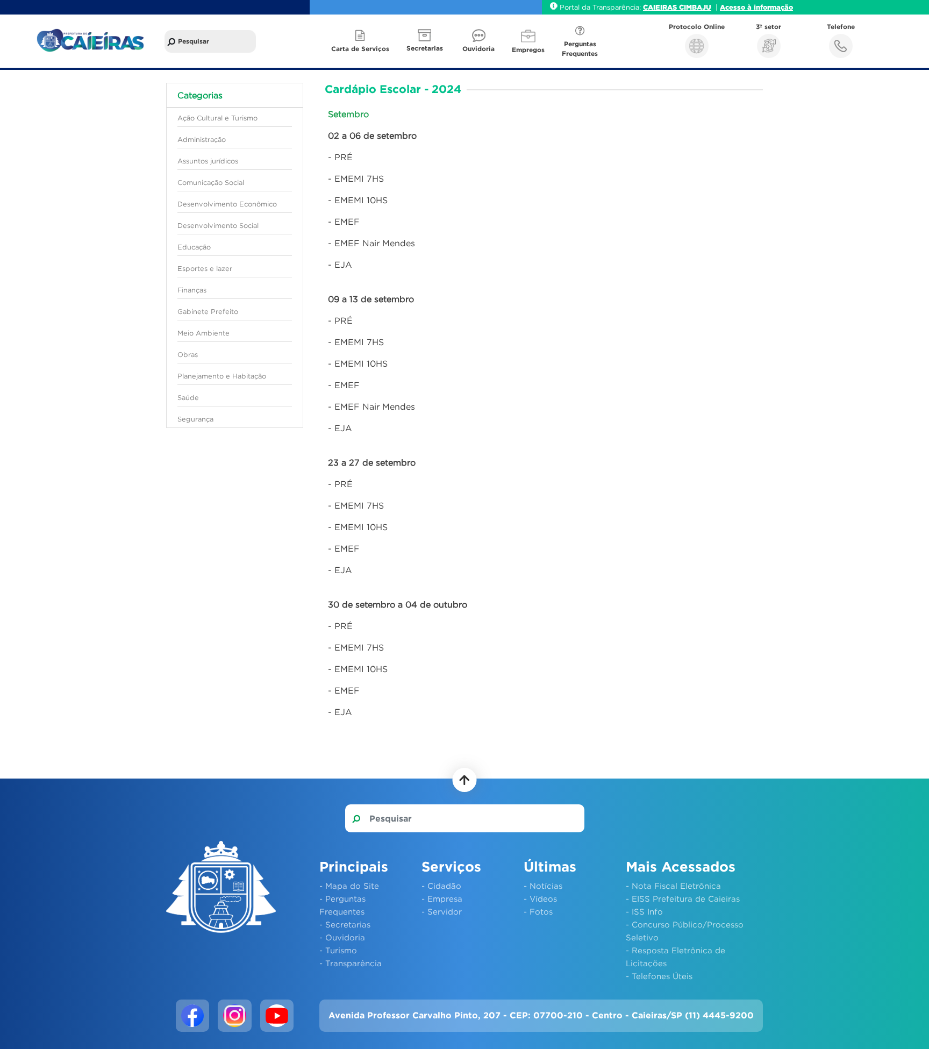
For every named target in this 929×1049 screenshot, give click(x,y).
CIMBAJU (695, 7)
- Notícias (543, 885)
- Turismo (338, 950)
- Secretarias (344, 924)
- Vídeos (540, 898)
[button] (426, 41)
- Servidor (441, 911)
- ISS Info (644, 911)
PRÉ (343, 157)
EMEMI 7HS (359, 178)
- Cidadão (441, 885)
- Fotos (538, 911)
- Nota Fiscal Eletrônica (673, 885)
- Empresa (441, 898)
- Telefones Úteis (659, 976)
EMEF (347, 221)
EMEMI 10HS (361, 200)
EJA (343, 264)
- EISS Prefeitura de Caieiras (683, 898)
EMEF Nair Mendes (374, 243)
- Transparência (350, 963)
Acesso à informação (756, 7)
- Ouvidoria (342, 937)
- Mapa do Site (349, 885)
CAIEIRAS (661, 7)
